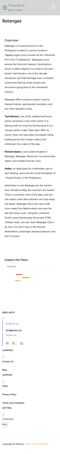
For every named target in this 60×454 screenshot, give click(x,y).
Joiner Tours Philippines (36, 444)
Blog (4, 370)
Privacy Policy (9, 394)
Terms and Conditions (13, 403)
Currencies (7, 419)
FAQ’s (5, 386)
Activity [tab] (11, 266)
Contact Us (8, 361)
